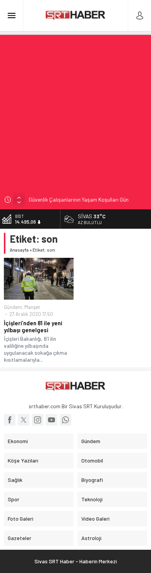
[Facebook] (9, 420)
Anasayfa (19, 249)
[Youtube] (51, 420)
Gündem (13, 307)
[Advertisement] (75, 110)
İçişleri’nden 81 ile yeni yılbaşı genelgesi (33, 326)
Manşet (32, 307)
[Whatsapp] (65, 420)
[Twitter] (23, 420)
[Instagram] (37, 420)
